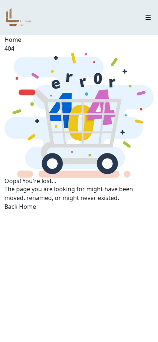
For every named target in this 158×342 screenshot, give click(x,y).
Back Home (20, 207)
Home (12, 40)
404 (9, 48)
